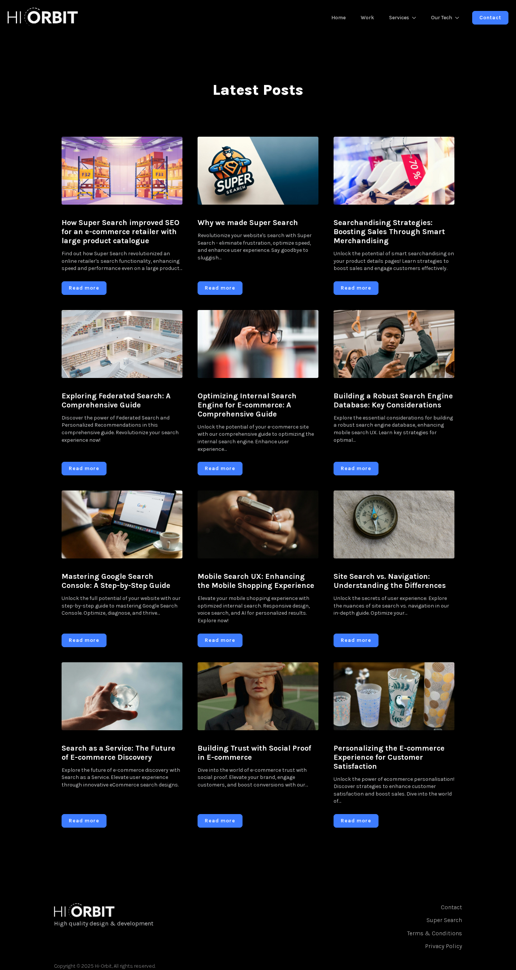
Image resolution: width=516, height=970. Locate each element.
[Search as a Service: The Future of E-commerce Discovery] (122, 696)
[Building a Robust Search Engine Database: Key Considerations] (394, 344)
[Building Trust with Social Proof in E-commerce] (258, 696)
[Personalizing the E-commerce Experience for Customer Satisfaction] (394, 696)
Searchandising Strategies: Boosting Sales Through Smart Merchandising (389, 231)
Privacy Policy (443, 946)
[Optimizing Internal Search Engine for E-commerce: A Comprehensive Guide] (258, 344)
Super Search (444, 920)
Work (367, 17)
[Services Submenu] (416, 18)
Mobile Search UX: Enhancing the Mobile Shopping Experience (256, 581)
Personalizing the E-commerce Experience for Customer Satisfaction (389, 757)
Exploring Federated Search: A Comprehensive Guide (116, 400)
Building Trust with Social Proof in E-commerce (254, 753)
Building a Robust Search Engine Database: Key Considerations (393, 400)
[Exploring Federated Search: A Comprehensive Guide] (122, 344)
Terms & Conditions (434, 933)
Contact (451, 907)
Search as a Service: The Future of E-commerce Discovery (118, 753)
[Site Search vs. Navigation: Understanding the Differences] (394, 524)
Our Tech (441, 17)
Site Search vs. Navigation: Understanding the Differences (390, 581)
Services (399, 17)
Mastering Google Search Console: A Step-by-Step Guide (116, 581)
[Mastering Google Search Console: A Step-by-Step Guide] (122, 524)
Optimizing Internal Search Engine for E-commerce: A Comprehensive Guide (247, 405)
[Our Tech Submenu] (459, 18)
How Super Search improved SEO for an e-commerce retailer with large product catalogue (120, 231)
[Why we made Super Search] (258, 171)
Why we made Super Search (248, 222)
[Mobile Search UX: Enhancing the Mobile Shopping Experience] (258, 524)
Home (338, 17)
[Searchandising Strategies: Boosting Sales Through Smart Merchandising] (394, 171)
